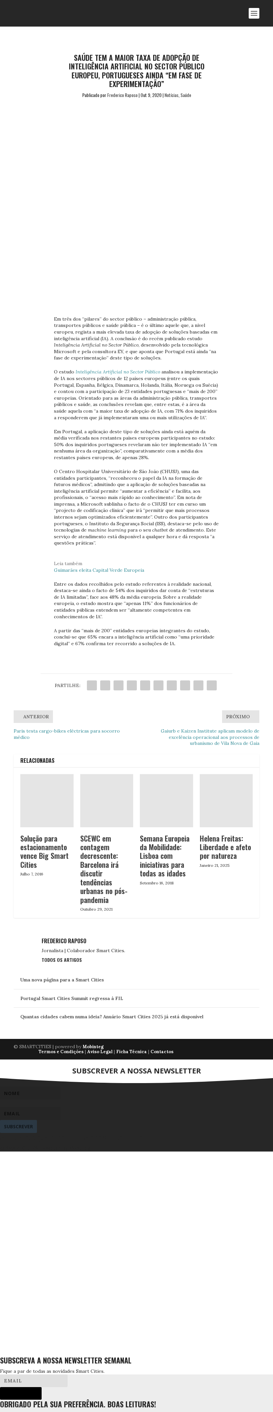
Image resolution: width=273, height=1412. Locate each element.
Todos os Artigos (62, 959)
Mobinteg (93, 1047)
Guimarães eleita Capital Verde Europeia (99, 570)
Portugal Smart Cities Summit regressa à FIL (71, 998)
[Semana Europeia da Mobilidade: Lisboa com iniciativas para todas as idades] (166, 800)
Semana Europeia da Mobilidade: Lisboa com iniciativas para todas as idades (164, 856)
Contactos (161, 1052)
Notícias (171, 94)
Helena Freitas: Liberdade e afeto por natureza (225, 847)
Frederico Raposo (122, 94)
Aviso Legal (100, 1052)
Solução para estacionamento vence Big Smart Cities (44, 851)
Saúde (185, 94)
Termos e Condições (61, 1052)
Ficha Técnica (131, 1052)
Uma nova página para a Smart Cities (62, 980)
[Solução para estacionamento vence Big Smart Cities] (47, 800)
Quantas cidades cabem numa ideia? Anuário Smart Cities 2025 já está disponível (111, 1017)
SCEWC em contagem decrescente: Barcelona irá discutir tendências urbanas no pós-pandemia (104, 869)
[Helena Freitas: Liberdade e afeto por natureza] (226, 800)
